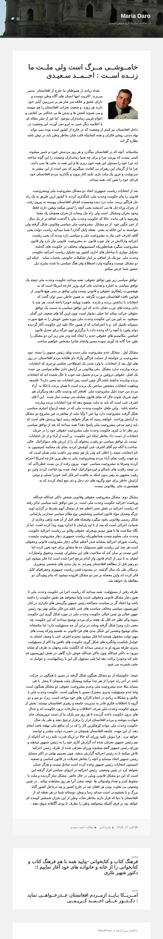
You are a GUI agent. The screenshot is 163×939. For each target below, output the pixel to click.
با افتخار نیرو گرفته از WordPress (118, 930)
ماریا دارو (105, 827)
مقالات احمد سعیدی (81, 827)
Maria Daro (135, 16)
